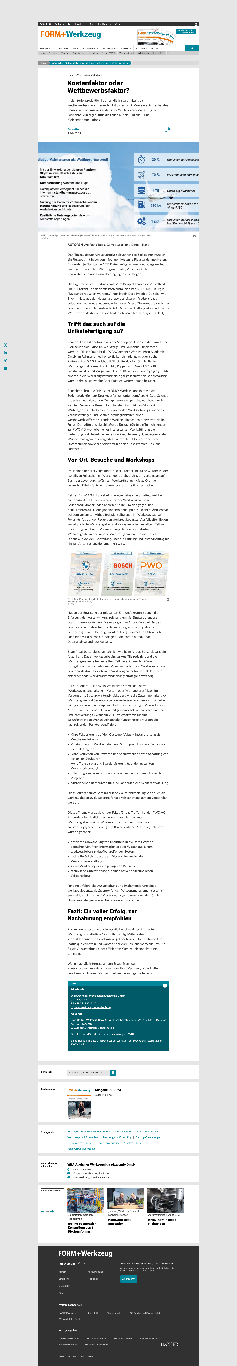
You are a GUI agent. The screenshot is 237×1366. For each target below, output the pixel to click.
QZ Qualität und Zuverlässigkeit (145, 1313)
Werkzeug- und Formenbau (83, 1137)
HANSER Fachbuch (96, 1339)
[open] (165, 131)
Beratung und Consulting (117, 1137)
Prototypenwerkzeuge (80, 1143)
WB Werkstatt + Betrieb (70, 1319)
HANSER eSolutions (149, 1339)
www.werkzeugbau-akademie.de (92, 1007)
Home (43, 63)
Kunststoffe (93, 1313)
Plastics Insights (114, 1313)
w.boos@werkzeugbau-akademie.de (94, 1028)
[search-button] (192, 48)
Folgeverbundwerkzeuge (81, 1148)
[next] (52, 1211)
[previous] (42, 1211)
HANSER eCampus (68, 1345)
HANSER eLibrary (123, 1339)
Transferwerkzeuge (148, 1131)
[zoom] (194, 236)
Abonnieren (128, 1279)
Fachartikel (74, 129)
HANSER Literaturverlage (97, 1345)
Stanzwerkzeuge (133, 1143)
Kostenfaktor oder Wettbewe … (87, 1072)
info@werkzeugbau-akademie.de (90, 1173)
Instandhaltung (123, 1131)
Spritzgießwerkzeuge (148, 1137)
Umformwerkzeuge (109, 1143)
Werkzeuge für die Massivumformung (88, 1131)
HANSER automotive (69, 1313)
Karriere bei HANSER (69, 1339)
